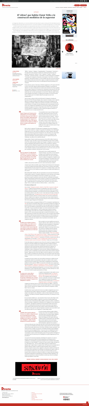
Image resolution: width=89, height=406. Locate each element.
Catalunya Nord (14, 7)
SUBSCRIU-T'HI (77, 5)
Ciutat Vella (33, 359)
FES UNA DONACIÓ (83, 5)
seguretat (56, 359)
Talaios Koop (81, 404)
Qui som (33, 392)
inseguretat (38, 359)
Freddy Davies (58, 68)
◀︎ (62, 51)
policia (50, 359)
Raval (53, 359)
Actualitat (61, 7)
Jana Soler (15, 82)
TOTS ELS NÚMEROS (69, 35)
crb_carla (14, 72)
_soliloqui (14, 83)
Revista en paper (34, 397)
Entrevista (74, 7)
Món (17, 7)
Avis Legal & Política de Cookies (37, 399)
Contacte (33, 398)
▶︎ (76, 51)
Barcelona (28, 359)
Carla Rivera (16, 71)
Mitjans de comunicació (44, 359)
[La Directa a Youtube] (84, 1)
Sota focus (57, 7)
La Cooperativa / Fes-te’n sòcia (37, 393)
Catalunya (3, 7)
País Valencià (7, 7)
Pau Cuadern (16, 79)
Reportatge (65, 7)
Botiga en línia (34, 396)
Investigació (70, 7)
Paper (85, 7)
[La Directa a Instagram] (86, 1)
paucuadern (15, 80)
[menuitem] (3, 7)
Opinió (78, 7)
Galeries (80, 7)
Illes (10, 7)
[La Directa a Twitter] (82, 1)
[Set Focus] (73, 5)
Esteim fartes (69, 55)
